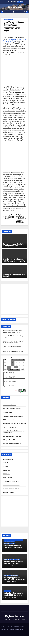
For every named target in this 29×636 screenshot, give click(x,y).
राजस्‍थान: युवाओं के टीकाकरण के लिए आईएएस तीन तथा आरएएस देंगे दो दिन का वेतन (9, 216)
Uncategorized (16, 559)
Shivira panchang (7, 477)
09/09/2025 (8, 565)
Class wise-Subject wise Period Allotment (14, 423)
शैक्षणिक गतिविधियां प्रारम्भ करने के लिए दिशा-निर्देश (14, 275)
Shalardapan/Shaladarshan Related (13, 416)
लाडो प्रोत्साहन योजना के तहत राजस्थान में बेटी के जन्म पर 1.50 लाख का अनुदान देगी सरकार (14, 579)
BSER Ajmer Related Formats (11, 440)
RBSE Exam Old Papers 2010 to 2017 (13, 436)
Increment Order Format (9, 427)
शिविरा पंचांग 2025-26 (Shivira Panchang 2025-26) (13, 562)
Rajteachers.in (14, 7)
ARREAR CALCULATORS (6, 632)
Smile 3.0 (12, 629)
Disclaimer (17, 629)
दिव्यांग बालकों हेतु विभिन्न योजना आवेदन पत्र (12, 443)
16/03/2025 (8, 597)
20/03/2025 (8, 581)
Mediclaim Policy (7, 412)
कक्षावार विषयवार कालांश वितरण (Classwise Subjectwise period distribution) (13, 547)
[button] (24, 12)
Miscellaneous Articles (9, 543)
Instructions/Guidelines (9, 541)
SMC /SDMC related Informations (12, 408)
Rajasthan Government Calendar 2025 (13, 351)
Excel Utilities (16, 626)
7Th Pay (7, 626)
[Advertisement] (14, 71)
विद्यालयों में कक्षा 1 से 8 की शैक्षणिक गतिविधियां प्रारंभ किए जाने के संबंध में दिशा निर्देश (13, 261)
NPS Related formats (8, 420)
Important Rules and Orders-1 (11, 481)
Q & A (21, 629)
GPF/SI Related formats (9, 405)
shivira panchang (7, 559)
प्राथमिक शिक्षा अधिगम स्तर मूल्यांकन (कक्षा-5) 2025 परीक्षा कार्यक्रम (14, 594)
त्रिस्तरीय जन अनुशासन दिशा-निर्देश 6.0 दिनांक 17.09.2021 (13, 245)
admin (14, 550)
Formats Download (8, 459)
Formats (22, 626)
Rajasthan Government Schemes (11, 575)
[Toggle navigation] (13, 12)
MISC (11, 626)
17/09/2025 (8, 550)
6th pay (2, 626)
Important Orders (5, 629)
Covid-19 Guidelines (8, 19)
